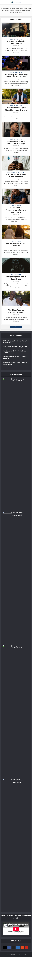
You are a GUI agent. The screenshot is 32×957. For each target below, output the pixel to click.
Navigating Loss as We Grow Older (16, 277)
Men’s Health (18, 39)
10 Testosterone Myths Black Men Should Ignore (16, 109)
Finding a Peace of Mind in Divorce (18, 646)
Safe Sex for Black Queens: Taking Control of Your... (18, 514)
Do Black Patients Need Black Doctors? (16, 175)
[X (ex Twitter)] (13, 947)
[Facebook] (9, 947)
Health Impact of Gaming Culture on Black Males (16, 75)
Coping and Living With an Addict (18, 379)
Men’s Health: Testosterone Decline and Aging (16, 210)
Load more (16, 327)
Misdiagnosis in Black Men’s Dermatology (16, 142)
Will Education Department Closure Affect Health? (18, 781)
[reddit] (22, 947)
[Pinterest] (26, 947)
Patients (13, 172)
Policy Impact (21, 172)
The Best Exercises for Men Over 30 (16, 42)
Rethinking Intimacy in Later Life (16, 244)
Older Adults (18, 205)
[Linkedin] (18, 947)
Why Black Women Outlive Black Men (16, 311)
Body (11, 39)
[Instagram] (5, 947)
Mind (20, 72)
